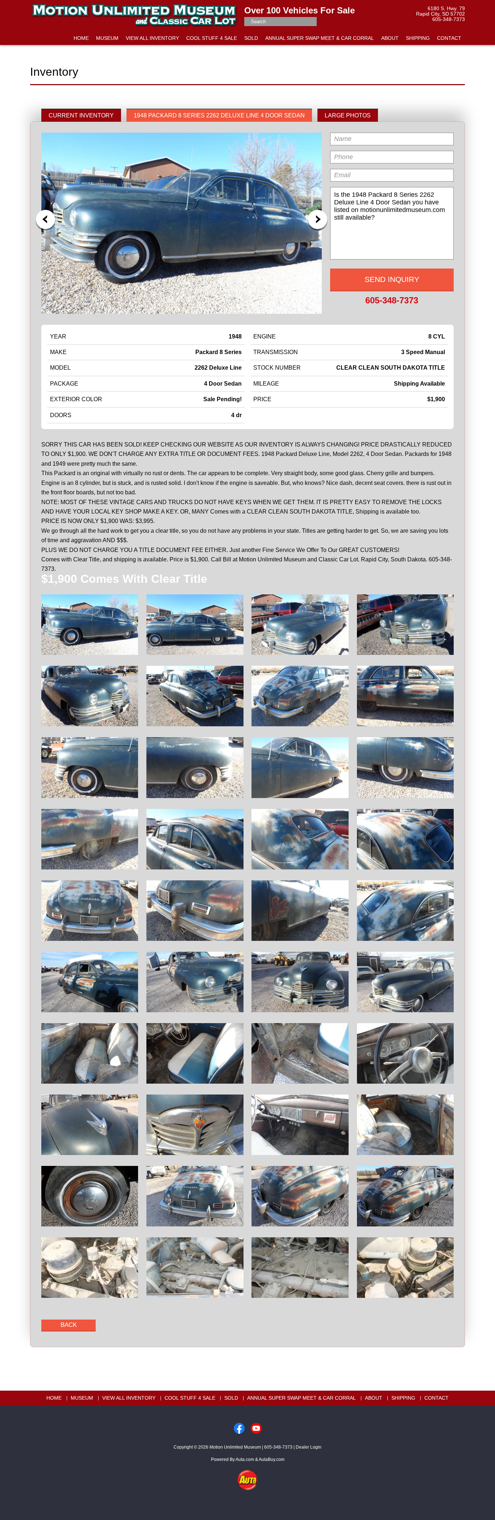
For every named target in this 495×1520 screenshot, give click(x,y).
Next (317, 219)
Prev (45, 219)
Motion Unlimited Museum (235, 1447)
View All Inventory (152, 38)
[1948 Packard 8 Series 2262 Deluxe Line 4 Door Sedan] (89, 624)
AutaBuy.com (271, 1459)
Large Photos (348, 115)
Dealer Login (308, 1447)
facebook (239, 1428)
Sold (251, 38)
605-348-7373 (448, 19)
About (390, 38)
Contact (449, 38)
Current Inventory (81, 115)
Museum (107, 38)
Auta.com (245, 1459)
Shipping (418, 38)
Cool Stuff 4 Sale (211, 38)
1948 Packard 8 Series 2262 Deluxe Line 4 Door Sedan (219, 115)
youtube (256, 1428)
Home (81, 38)
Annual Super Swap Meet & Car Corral (319, 38)
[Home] (134, 12)
